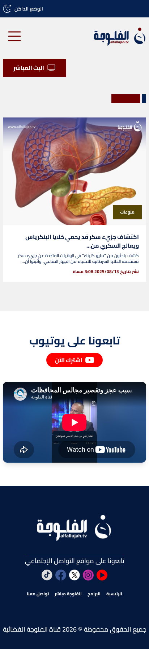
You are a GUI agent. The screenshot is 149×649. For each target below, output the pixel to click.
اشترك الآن (68, 360)
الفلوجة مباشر (68, 594)
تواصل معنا (38, 594)
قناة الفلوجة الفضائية (32, 629)
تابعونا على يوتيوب (74, 340)
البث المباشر (28, 67)
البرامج (94, 594)
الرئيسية (114, 594)
